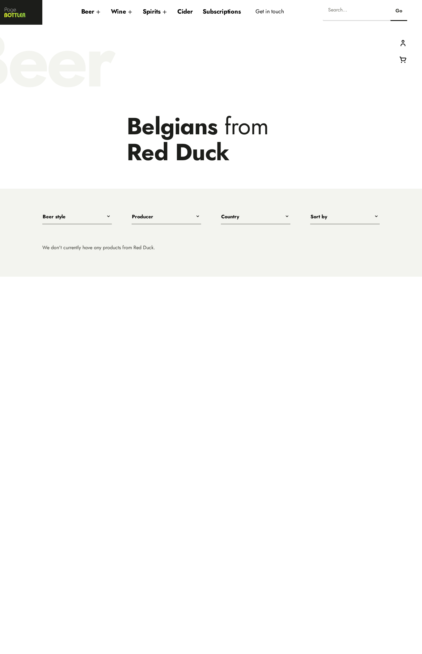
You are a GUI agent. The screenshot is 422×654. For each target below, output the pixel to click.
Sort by (318, 216)
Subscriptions (222, 11)
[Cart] (403, 59)
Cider (185, 11)
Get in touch (269, 11)
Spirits (152, 11)
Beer (87, 11)
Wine (118, 11)
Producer (142, 216)
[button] (403, 43)
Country (230, 216)
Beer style (54, 216)
